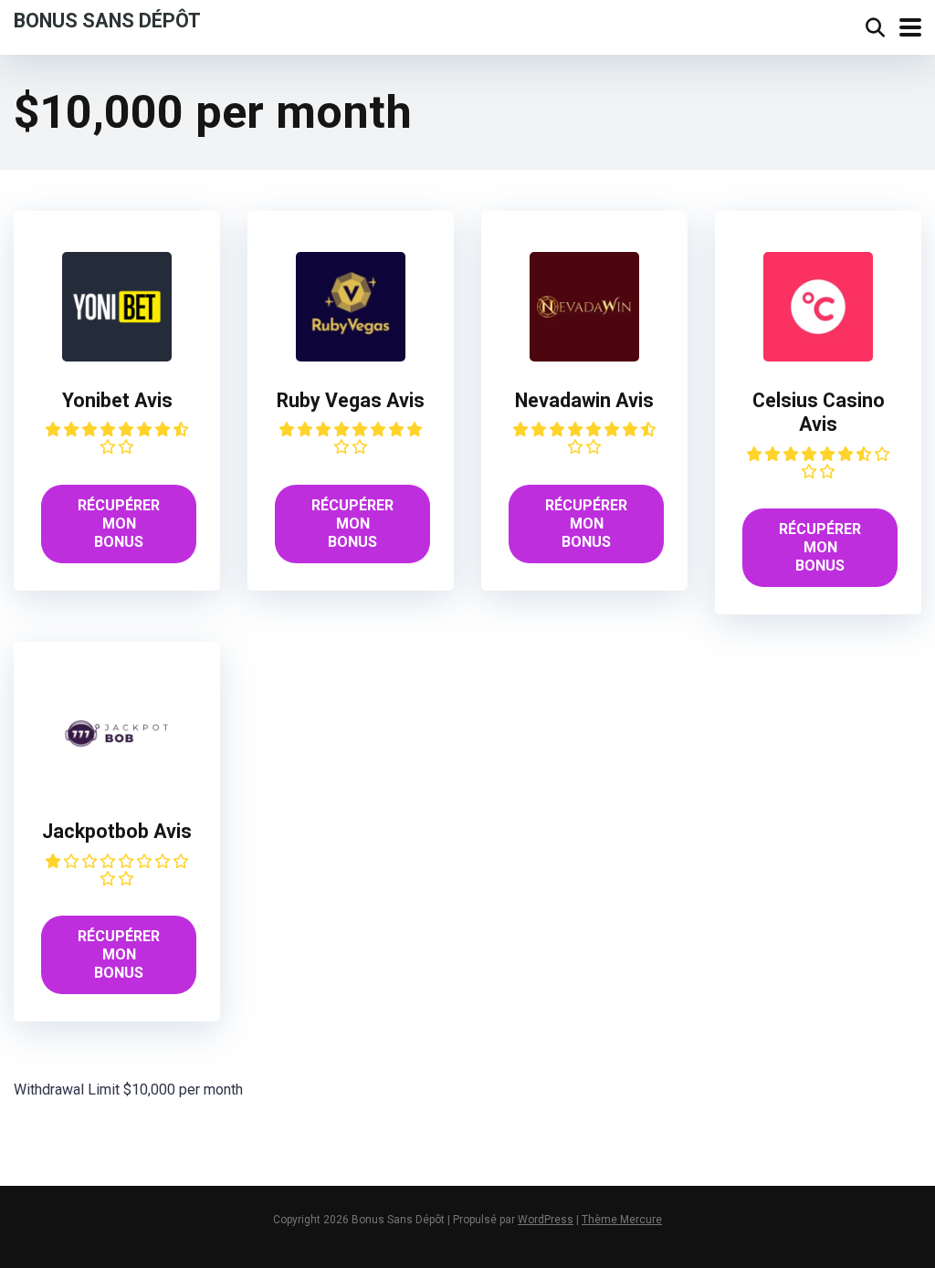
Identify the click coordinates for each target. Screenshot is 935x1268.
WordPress (545, 1219)
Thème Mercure (622, 1219)
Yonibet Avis (117, 400)
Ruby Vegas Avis (351, 400)
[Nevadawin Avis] (584, 356)
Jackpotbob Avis (117, 831)
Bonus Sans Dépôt (107, 19)
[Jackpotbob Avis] (117, 787)
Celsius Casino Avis (818, 412)
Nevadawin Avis (584, 400)
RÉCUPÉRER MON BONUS (119, 523)
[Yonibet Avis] (117, 356)
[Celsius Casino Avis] (818, 356)
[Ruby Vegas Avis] (350, 356)
